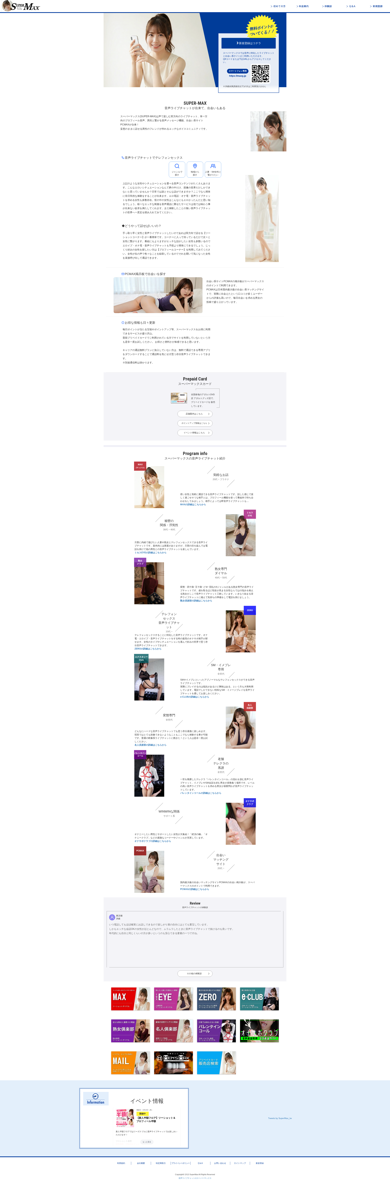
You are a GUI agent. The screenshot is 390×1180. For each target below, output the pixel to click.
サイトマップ (240, 1163)
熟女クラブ (140, 562)
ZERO (250, 610)
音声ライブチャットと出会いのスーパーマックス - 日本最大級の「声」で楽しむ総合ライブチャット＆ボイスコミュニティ (23, 6)
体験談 (327, 6)
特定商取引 (161, 1163)
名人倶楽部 (250, 706)
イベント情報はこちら (194, 432)
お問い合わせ (220, 1163)
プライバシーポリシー (180, 1163)
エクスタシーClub (141, 658)
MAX (140, 466)
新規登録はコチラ (250, 43)
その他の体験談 (194, 973)
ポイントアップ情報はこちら (194, 423)
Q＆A (352, 6)
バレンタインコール (140, 754)
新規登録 (376, 6)
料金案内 (303, 6)
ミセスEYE (250, 514)
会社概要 (141, 1163)
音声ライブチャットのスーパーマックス (195, 1178)
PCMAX (140, 850)
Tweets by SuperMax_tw (280, 1118)
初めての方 (278, 6)
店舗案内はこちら (194, 414)
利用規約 (121, 1163)
